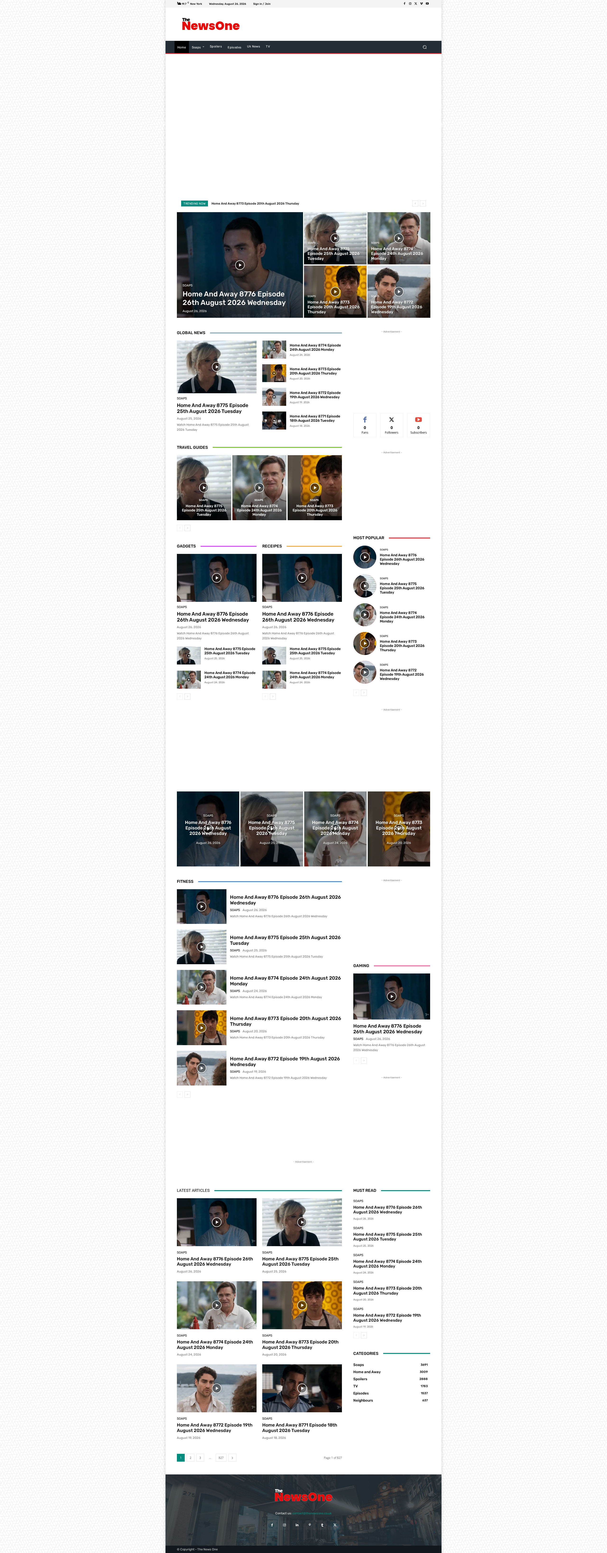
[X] (416, 4)
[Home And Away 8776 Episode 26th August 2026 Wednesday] (240, 265)
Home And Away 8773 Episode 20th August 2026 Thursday (315, 371)
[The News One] (211, 24)
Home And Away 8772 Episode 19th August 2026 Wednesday (257, 203)
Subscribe (419, 417)
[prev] (415, 203)
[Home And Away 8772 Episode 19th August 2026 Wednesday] (399, 292)
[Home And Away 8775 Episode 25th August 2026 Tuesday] (335, 238)
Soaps (188, 285)
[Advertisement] (342, 24)
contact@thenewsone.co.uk (312, 1513)
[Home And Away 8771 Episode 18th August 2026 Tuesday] (274, 421)
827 (221, 1458)
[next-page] (187, 528)
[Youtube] (427, 4)
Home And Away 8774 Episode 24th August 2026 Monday (315, 347)
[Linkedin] (297, 1525)
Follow (391, 417)
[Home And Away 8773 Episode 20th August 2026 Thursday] (335, 292)
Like (365, 417)
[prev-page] (180, 528)
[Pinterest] (309, 1525)
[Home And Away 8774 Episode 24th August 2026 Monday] (399, 238)
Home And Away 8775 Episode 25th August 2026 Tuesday (212, 408)
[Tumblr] (322, 1525)
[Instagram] (410, 4)
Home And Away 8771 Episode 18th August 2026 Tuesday (315, 418)
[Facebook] (404, 4)
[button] (424, 47)
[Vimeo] (421, 4)
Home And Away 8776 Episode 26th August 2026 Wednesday (213, 617)
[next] (423, 203)
